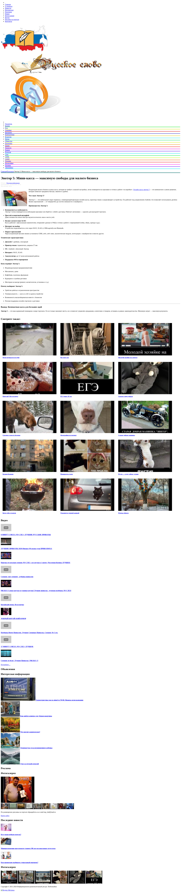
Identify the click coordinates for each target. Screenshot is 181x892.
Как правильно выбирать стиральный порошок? (19, 862)
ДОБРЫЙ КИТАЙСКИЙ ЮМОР (13, 618)
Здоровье (8, 130)
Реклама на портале (12, 19)
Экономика (9, 167)
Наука (7, 139)
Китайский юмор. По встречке (12, 605)
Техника (8, 161)
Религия (8, 152)
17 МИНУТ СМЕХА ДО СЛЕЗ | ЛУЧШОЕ (17, 646)
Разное (7, 150)
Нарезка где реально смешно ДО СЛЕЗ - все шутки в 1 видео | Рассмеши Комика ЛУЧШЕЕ (35, 563)
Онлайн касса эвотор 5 (141, 189)
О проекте (8, 6)
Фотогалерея (9, 16)
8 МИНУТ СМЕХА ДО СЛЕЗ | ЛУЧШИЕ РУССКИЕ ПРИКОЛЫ (26, 535)
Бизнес (7, 126)
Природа (8, 148)
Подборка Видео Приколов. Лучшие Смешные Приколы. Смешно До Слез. (29, 633)
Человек (8, 165)
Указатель (8, 124)
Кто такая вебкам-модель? (11, 834)
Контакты (8, 21)
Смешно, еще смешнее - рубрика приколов (17, 577)
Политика (8, 143)
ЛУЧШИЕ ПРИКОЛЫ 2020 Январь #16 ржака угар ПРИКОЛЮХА (26, 548)
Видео (7, 18)
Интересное (9, 10)
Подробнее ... (5, 665)
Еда (6, 128)
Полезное (8, 12)
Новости (8, 8)
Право (7, 145)
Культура (8, 137)
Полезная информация (13, 183)
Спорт (7, 159)
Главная (8, 4)
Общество (8, 141)
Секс (6, 154)
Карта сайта (5, 816)
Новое (7, 14)
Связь (7, 156)
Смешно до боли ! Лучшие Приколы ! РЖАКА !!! (19, 660)
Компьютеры (9, 134)
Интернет (8, 132)
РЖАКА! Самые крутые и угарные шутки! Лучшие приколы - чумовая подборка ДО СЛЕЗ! (36, 590)
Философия (9, 163)
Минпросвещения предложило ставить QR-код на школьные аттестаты (28, 848)
